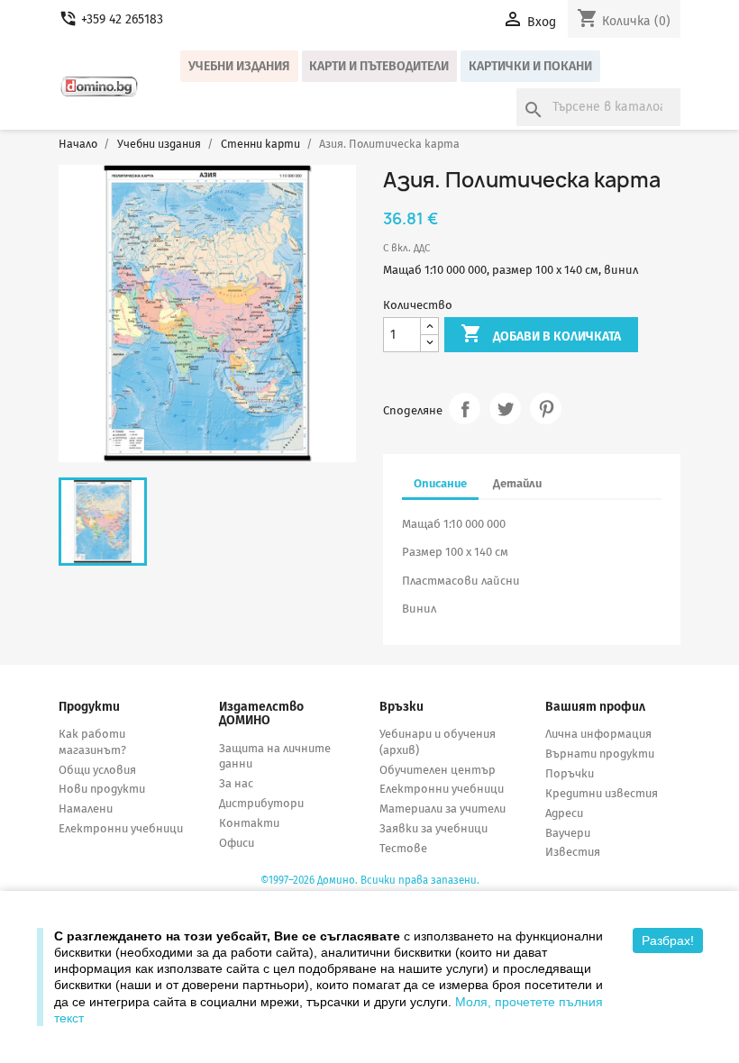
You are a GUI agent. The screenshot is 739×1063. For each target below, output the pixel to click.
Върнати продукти (599, 753)
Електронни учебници (121, 828)
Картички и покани (530, 66)
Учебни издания (239, 66)
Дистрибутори (261, 803)
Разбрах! (668, 940)
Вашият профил (595, 706)
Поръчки (569, 773)
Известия (572, 852)
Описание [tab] (440, 483)
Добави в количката (541, 333)
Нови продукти (102, 788)
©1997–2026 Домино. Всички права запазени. (369, 880)
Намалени (86, 808)
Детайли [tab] (517, 483)
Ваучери (567, 833)
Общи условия (97, 770)
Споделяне (464, 408)
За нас (236, 783)
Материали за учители (442, 808)
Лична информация (598, 733)
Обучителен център (437, 770)
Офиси (236, 842)
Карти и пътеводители (379, 66)
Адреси (564, 813)
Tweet (505, 408)
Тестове (403, 848)
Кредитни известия (601, 793)
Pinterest (545, 408)
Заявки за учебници (433, 828)
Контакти (249, 823)
